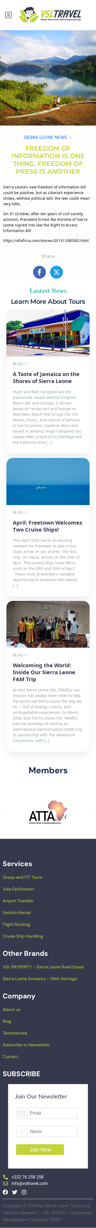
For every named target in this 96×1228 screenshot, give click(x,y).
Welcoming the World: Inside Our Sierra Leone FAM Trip (44, 672)
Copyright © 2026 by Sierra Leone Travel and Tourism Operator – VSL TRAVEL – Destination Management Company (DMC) (48, 1212)
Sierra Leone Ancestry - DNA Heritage (40, 978)
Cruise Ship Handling (23, 936)
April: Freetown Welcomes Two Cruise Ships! (47, 526)
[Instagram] (24, 1192)
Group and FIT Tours (22, 877)
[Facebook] (5, 1192)
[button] (5, 812)
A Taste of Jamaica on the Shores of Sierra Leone (46, 377)
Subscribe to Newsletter (26, 1045)
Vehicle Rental (17, 912)
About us (11, 1009)
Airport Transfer (18, 901)
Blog (7, 1021)
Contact (10, 1056)
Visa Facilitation (18, 889)
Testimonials (15, 1033)
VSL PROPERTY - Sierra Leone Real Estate (43, 967)
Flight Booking (16, 924)
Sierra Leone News (45, 137)
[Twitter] (14, 1192)
